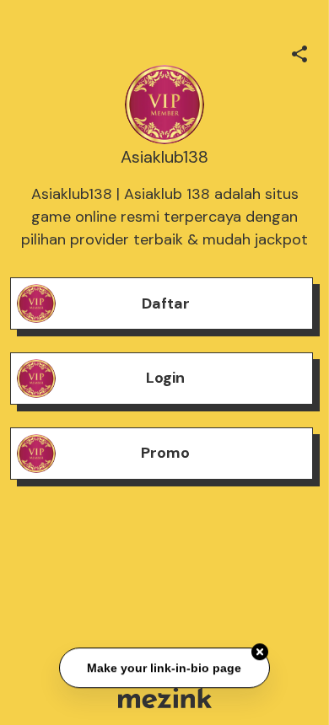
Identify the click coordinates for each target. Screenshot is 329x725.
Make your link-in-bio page (165, 667)
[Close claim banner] (259, 651)
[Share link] (299, 51)
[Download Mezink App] (165, 697)
